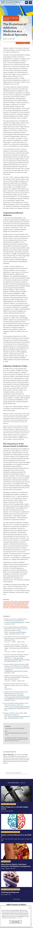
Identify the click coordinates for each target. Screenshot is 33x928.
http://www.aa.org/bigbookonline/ (15, 622)
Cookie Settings (15, 922)
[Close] (29, 908)
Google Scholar (21, 642)
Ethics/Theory (6, 601)
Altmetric (27, 43)
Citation (18, 43)
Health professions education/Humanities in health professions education (16, 602)
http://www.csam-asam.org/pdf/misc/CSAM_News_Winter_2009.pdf (17, 659)
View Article (7, 642)
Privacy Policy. (19, 918)
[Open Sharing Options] (31, 926)
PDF (22, 43)
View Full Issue (16, 899)
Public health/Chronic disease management (19, 607)
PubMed (13, 642)
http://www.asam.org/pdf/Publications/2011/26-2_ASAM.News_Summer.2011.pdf (17, 697)
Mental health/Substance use (21, 604)
